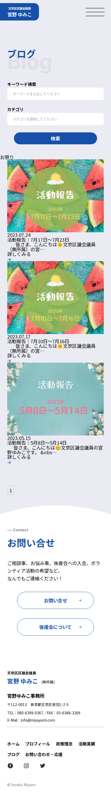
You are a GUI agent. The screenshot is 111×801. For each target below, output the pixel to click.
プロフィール (37, 744)
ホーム (13, 744)
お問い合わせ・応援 (43, 754)
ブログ (13, 754)
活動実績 (86, 744)
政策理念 (64, 744)
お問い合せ (55, 600)
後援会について (55, 626)
